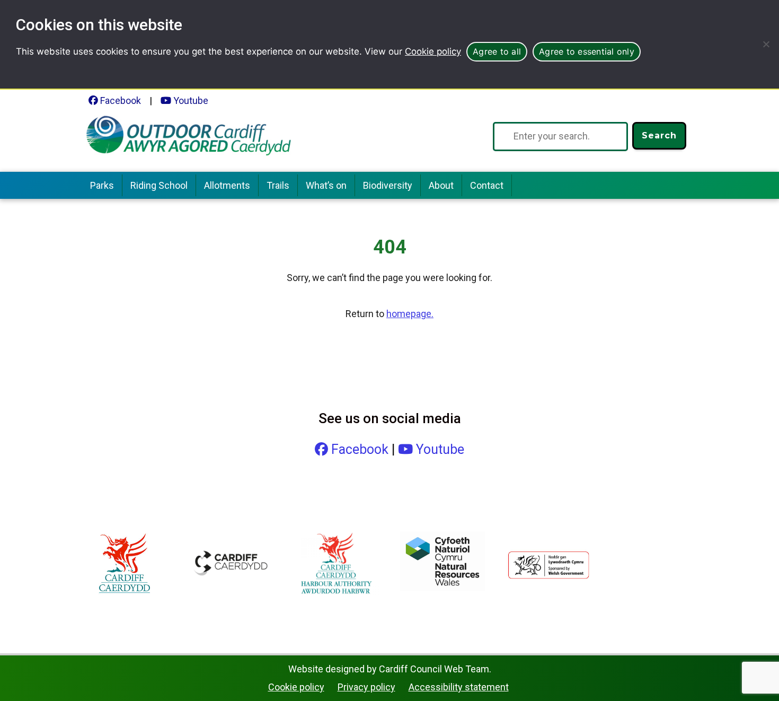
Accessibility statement (459, 687)
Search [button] (659, 135)
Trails (278, 185)
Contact (486, 185)
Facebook (119, 100)
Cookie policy (433, 51)
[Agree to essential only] (765, 44)
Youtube (189, 100)
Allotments (227, 185)
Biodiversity (387, 185)
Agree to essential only (586, 51)
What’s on (326, 185)
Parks (102, 185)
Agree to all (497, 51)
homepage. (409, 313)
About (441, 185)
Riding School (159, 185)
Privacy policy (366, 687)
